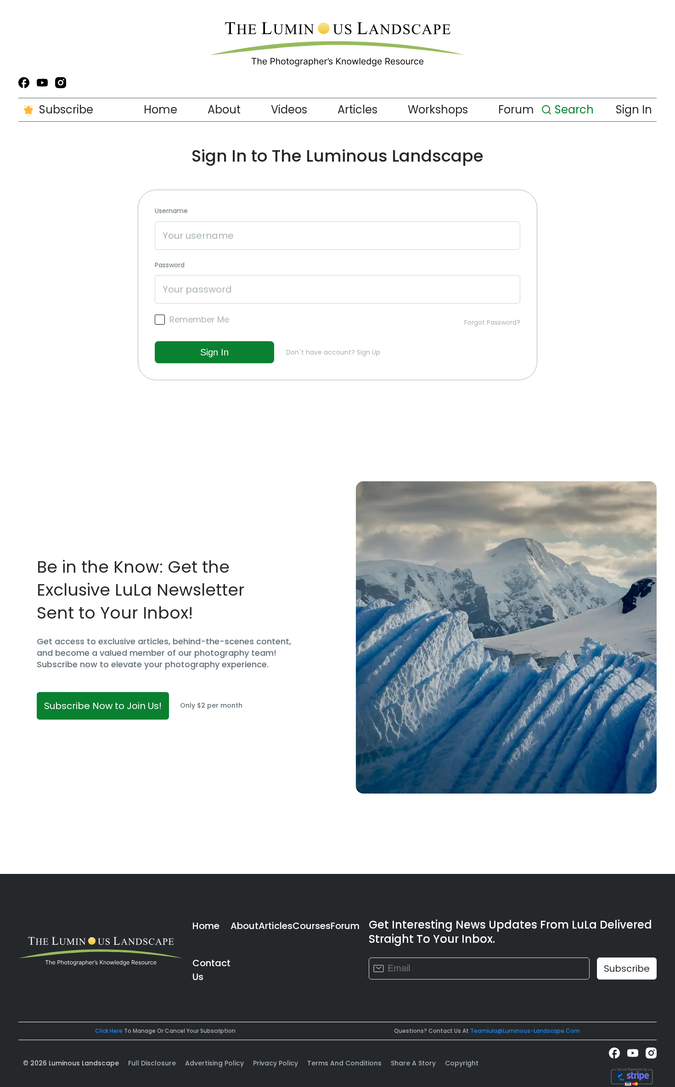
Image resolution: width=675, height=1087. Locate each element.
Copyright (461, 1063)
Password (170, 265)
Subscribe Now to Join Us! (103, 705)
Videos (289, 109)
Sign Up (368, 352)
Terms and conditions (344, 1063)
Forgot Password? (492, 322)
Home (160, 109)
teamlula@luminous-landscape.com (525, 1031)
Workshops (438, 109)
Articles (357, 109)
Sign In (634, 109)
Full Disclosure (152, 1063)
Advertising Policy (214, 1063)
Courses (311, 925)
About (224, 109)
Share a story (413, 1063)
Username (171, 211)
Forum (516, 109)
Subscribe (66, 109)
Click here (109, 1031)
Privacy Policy (275, 1063)
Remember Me (199, 320)
